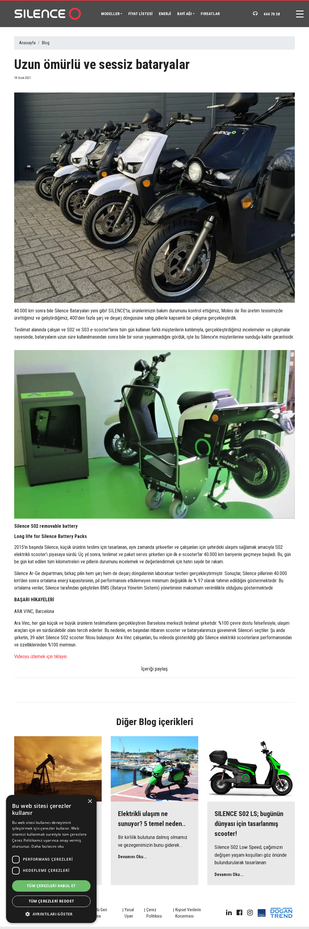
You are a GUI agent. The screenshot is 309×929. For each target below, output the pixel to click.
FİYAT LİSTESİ (140, 13)
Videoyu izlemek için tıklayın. (41, 656)
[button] (51, 914)
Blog (45, 42)
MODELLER (110, 13)
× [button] (90, 801)
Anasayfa (27, 42)
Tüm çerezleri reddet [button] (51, 901)
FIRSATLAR (210, 13)
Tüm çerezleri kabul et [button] (51, 885)
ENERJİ (165, 13)
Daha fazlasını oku (47, 846)
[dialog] (51, 859)
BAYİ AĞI (184, 13)
